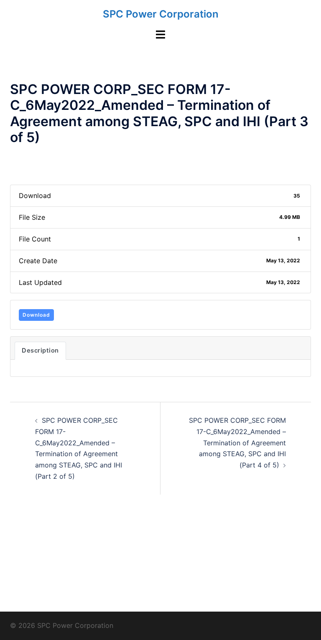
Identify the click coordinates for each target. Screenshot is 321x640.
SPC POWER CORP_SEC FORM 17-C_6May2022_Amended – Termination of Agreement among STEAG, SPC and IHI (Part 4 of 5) (237, 443)
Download (36, 315)
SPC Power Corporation (161, 14)
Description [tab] (40, 350)
